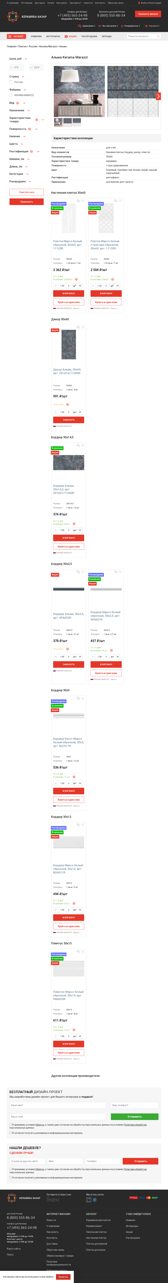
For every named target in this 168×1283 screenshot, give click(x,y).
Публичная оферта (57, 1270)
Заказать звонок (148, 14)
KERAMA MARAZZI (64, 426)
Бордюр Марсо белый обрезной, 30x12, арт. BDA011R (68, 869)
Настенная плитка (96, 1238)
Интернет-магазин (58, 1214)
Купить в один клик (69, 302)
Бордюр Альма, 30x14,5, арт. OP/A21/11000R (63, 489)
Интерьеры (53, 36)
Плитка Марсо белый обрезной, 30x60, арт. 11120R (67, 244)
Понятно (63, 1277)
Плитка (22, 46)
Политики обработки (135, 1124)
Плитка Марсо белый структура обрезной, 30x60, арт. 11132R (105, 244)
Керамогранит (94, 1226)
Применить (26, 201)
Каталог (19, 36)
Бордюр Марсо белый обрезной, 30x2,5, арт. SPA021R (105, 615)
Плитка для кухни (95, 1250)
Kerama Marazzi (48, 46)
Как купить (61, 3)
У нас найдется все (138, 1214)
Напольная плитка (96, 1232)
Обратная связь (116, 3)
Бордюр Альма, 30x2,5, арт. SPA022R (68, 615)
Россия (33, 46)
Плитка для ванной (96, 1243)
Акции (73, 36)
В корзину (69, 293)
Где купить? (75, 3)
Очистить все (26, 192)
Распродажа (89, 36)
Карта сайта (14, 1248)
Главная (11, 46)
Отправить (135, 1116)
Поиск (10, 1254)
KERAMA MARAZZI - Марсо (68, 308)
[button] (158, 96)
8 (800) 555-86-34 (111, 15)
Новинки (36, 36)
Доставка (40, 3)
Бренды (107, 36)
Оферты (39, 1124)
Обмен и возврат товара (60, 1255)
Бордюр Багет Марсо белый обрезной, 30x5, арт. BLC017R (68, 742)
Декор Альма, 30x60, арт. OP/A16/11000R (67, 371)
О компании (13, 3)
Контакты (100, 3)
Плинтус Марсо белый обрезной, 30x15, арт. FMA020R (68, 995)
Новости (88, 3)
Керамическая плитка (98, 1220)
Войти (144, 3)
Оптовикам (26, 3)
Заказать (68, 420)
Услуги (50, 3)
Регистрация (155, 3)
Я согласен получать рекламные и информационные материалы (47, 1133)
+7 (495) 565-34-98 (72, 15)
